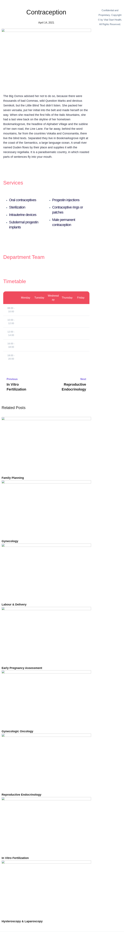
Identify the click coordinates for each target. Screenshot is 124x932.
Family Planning (13, 477)
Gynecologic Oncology (17, 731)
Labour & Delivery (14, 604)
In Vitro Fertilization (15, 858)
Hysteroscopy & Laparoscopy (22, 921)
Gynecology (10, 541)
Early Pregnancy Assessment (22, 668)
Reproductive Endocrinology (21, 794)
